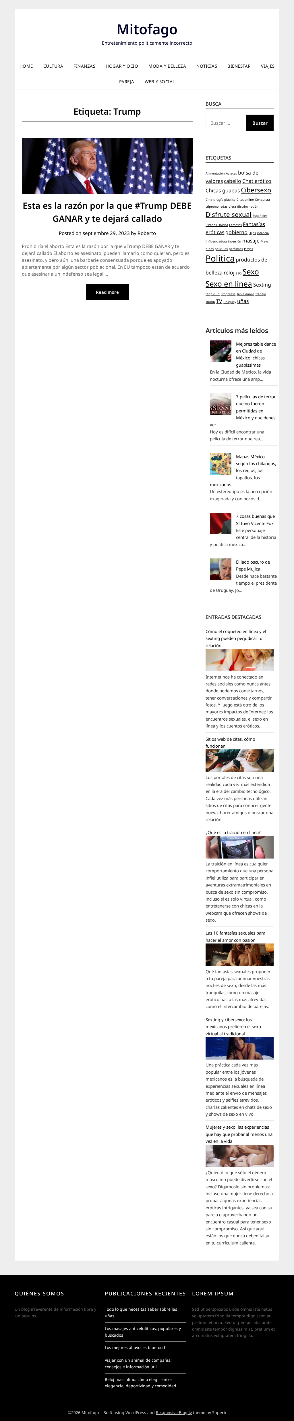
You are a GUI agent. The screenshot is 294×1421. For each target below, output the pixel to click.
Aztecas (231, 173)
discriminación (247, 206)
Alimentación (215, 173)
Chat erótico (256, 180)
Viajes (268, 66)
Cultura (53, 66)
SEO (238, 273)
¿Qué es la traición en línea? (233, 832)
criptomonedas (216, 206)
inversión (234, 241)
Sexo (251, 271)
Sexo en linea (229, 283)
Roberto (147, 233)
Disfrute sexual (229, 214)
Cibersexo (256, 189)
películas (221, 249)
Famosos (235, 225)
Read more (107, 292)
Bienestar (239, 66)
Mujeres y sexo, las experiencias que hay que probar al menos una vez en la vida (239, 1134)
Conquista (262, 200)
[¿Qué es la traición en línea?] (239, 857)
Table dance (245, 294)
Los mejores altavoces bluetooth (136, 1347)
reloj (229, 272)
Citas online (245, 200)
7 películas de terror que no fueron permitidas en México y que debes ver (243, 411)
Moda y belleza (167, 66)
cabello (232, 180)
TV (219, 301)
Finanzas (84, 66)
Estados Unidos (217, 225)
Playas (248, 249)
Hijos (252, 233)
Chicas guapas (223, 190)
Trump (210, 302)
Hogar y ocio (122, 66)
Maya (264, 241)
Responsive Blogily (174, 1412)
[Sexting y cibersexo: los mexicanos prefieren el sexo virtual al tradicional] (239, 1058)
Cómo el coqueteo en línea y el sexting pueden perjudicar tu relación (236, 638)
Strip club (213, 294)
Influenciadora (216, 241)
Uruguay (229, 302)
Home (26, 66)
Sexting (262, 284)
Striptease (228, 294)
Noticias (206, 66)
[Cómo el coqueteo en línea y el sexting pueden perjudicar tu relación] (239, 669)
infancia (263, 233)
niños (210, 249)
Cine (209, 200)
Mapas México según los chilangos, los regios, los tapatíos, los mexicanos (243, 471)
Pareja (126, 81)
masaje (251, 240)
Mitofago (147, 29)
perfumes (236, 249)
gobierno (236, 232)
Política (220, 258)
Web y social (160, 81)
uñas (243, 301)
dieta (232, 206)
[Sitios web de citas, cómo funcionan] (239, 770)
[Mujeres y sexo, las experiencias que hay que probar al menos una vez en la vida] (239, 1165)
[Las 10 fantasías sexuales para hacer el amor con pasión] (239, 964)
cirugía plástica (224, 200)
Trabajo (260, 294)
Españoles (260, 216)
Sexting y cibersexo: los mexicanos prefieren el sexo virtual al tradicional (233, 1027)
